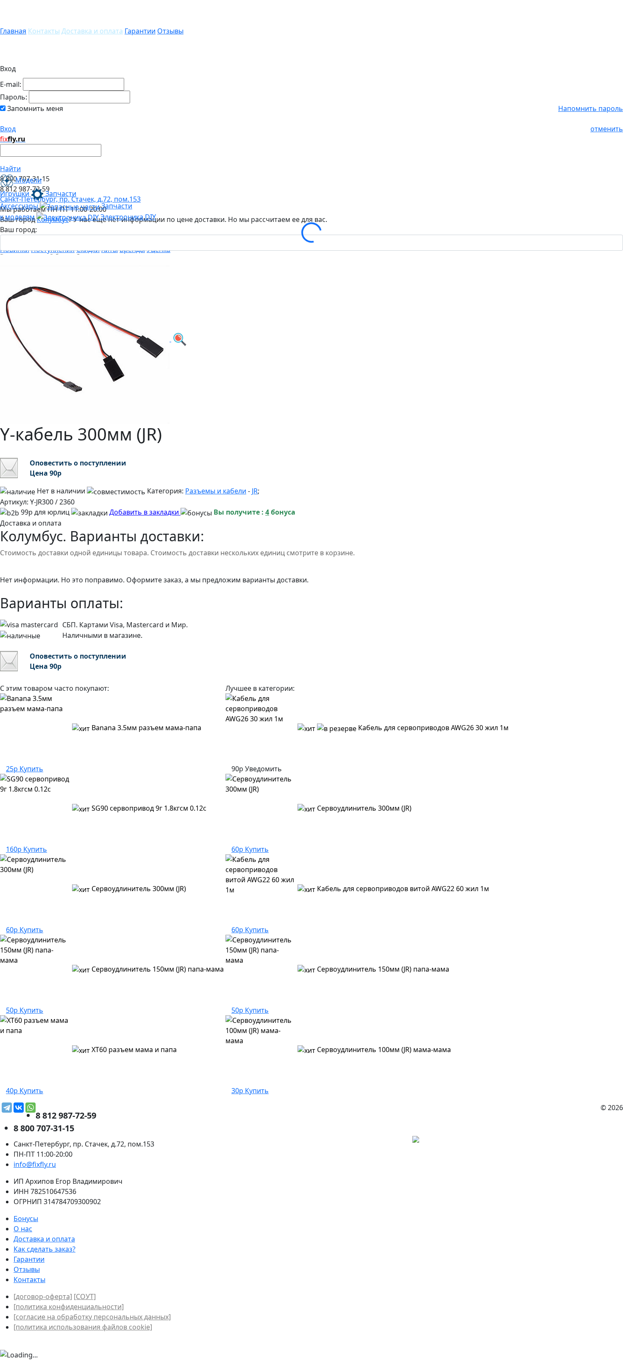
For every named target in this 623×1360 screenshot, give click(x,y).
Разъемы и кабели (215, 491)
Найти (10, 168)
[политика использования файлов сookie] (83, 1327)
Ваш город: (18, 229)
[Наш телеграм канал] (454, 1140)
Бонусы (26, 1218)
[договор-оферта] (43, 1296)
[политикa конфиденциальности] (69, 1306)
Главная (13, 31)
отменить (606, 128)
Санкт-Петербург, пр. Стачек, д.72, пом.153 (70, 199)
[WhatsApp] (30, 1107)
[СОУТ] (85, 1296)
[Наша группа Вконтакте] (559, 1140)
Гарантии (140, 31)
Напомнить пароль (590, 108)
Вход (8, 128)
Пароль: (13, 97)
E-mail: (10, 84)
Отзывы (170, 31)
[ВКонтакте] (19, 1107)
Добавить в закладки (145, 512)
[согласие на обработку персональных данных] (92, 1316)
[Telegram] (7, 1107)
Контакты (44, 31)
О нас (23, 1228)
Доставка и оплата (92, 31)
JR (255, 491)
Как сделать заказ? (44, 1249)
